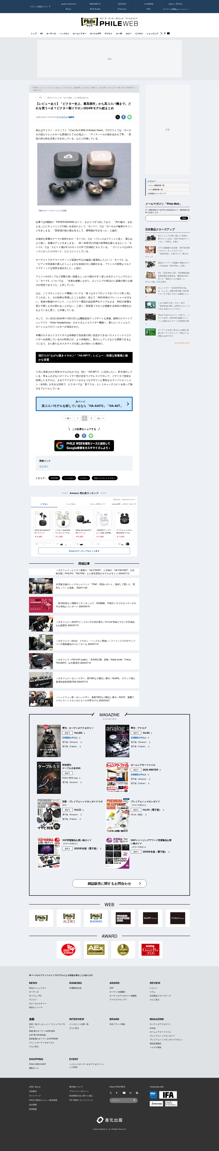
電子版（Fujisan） (70, 746)
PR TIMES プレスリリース (81, 1100)
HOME (35, 87)
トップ (34, 33)
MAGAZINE (109, 714)
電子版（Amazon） (70, 742)
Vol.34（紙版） (137, 814)
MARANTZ (95, 4)
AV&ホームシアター (37, 987)
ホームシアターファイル (160, 1031)
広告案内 (33, 1091)
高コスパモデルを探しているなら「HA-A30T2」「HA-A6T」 (82, 404)
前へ (69, 418)
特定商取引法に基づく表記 (81, 1095)
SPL (149, 9)
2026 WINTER (150, 769)
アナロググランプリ (118, 999)
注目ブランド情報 (117, 1024)
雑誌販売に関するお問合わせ (109, 883)
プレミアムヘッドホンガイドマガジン (166, 1039)
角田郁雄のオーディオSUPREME (43, 1038)
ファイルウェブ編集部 (65, 117)
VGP (112, 987)
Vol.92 (146, 732)
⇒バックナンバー (182, 342)
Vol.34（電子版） (152, 809)
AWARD (114, 983)
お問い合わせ (35, 1086)
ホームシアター (79, 33)
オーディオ (51, 33)
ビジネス (139, 33)
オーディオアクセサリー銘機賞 (123, 995)
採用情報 (33, 1109)
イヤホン (84, 478)
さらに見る (154, 999)
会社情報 (33, 1104)
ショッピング (152, 33)
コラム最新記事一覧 (155, 189)
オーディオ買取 (175, 9)
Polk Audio (95, 9)
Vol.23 (77, 809)
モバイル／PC (35, 995)
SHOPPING (36, 1059)
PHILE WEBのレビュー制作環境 (43, 1100)
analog (152, 1027)
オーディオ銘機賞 (117, 991)
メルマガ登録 (155, 1047)
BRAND (114, 1019)
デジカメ (108, 33)
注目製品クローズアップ (157, 193)
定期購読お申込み (70, 737)
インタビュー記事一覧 (79, 1024)
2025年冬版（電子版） (86, 848)
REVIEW (155, 983)
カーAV (119, 33)
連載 (31, 1019)
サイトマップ (35, 1095)
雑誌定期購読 (155, 1043)
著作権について (76, 1086)
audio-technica (68, 4)
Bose (68, 9)
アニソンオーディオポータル (41, 1042)
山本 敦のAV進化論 (37, 1034)
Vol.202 (78, 732)
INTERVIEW (76, 1019)
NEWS (33, 983)
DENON (122, 4)
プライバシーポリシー (79, 1091)
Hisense (122, 9)
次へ (99, 418)
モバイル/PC (95, 33)
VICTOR (54, 478)
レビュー (42, 87)
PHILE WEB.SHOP (37, 1064)
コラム (153, 991)
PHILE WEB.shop (70, 777)
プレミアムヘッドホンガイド (162, 1035)
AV (41, 33)
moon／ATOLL (176, 4)
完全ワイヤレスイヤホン (104, 478)
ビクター (43, 466)
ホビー (129, 33)
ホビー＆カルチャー (37, 1003)
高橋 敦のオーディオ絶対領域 (42, 1030)
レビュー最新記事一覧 (156, 185)
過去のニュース (36, 1007)
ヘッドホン (64, 33)
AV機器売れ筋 (75, 987)
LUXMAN (148, 4)
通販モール (34, 1068)
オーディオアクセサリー (160, 1024)
